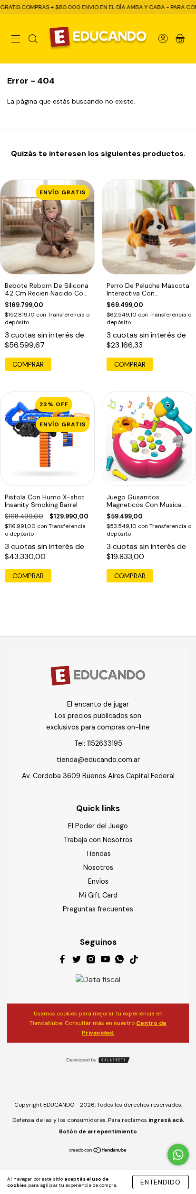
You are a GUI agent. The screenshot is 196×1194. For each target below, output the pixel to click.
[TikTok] (133, 960)
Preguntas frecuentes (98, 909)
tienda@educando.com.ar (98, 759)
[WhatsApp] (119, 960)
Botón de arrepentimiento (98, 1131)
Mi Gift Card (98, 895)
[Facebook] (62, 960)
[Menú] (15, 39)
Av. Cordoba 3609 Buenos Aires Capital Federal (98, 775)
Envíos (98, 881)
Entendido (160, 1182)
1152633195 (104, 743)
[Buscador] (33, 39)
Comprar (130, 364)
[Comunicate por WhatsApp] (178, 1154)
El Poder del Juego (98, 826)
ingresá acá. (166, 1120)
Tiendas (98, 853)
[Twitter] (76, 960)
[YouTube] (105, 960)
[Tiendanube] (98, 1151)
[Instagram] (91, 960)
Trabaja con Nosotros (98, 839)
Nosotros (98, 867)
